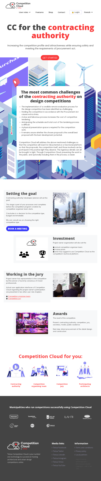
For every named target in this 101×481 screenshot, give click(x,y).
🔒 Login (76, 12)
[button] (25, 12)
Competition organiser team (19, 296)
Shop (51, 12)
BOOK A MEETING (17, 228)
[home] (18, 5)
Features (40, 12)
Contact (61, 12)
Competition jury (14, 299)
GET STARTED (50, 57)
